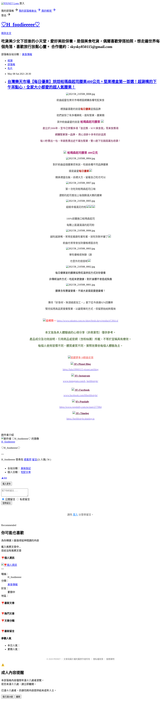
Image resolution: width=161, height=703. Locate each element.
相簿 (10, 60)
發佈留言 (7, 503)
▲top (4, 477)
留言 (34, 459)
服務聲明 (110, 659)
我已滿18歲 (8, 697)
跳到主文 (6, 33)
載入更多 (7, 484)
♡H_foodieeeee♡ (20, 24)
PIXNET (57, 659)
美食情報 (27, 54)
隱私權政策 (98, 659)
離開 (18, 697)
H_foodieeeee (8, 441)
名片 (10, 68)
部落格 (11, 64)
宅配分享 (26, 472)
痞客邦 (27, 459)
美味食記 (26, 468)
